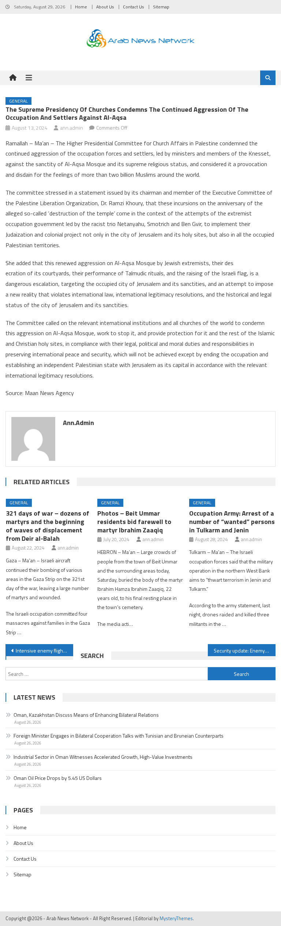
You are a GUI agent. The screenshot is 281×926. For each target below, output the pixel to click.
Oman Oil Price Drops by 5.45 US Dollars (58, 778)
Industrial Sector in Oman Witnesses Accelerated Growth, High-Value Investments (103, 757)
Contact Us (133, 6)
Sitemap (161, 6)
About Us (105, 6)
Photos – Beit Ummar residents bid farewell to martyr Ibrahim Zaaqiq (134, 521)
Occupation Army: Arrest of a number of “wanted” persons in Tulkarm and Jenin (232, 521)
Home (81, 6)
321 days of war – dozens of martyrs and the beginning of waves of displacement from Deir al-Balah (47, 525)
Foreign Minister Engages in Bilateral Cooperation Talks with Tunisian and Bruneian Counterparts (119, 735)
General (18, 100)
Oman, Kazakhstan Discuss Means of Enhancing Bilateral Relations (86, 715)
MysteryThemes (176, 918)
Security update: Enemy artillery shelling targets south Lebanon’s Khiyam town (244, 650)
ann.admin (71, 127)
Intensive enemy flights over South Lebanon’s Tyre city (44, 650)
